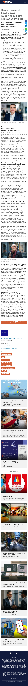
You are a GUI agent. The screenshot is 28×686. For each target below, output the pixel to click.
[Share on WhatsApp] (26, 29)
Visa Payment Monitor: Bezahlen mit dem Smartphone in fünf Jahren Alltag (13, 431)
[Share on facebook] (26, 21)
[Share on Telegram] (26, 31)
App (3, 357)
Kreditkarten (5, 373)
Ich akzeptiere (14, 678)
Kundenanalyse (6, 362)
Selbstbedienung (6, 365)
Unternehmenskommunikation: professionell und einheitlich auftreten (14, 583)
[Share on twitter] (26, 23)
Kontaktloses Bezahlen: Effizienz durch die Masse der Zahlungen (13, 401)
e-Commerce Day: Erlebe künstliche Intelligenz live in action (11, 495)
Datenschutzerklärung (11, 673)
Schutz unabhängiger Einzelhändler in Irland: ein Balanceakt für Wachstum (14, 553)
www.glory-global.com (6, 346)
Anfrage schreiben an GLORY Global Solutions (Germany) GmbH (14, 322)
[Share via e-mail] (26, 34)
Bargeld (4, 371)
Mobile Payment (6, 354)
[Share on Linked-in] (26, 26)
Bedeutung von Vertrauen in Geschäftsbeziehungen (10, 612)
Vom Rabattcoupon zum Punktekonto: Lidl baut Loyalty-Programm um (13, 640)
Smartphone (5, 360)
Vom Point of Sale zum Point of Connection (13, 524)
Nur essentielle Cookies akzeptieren (14, 681)
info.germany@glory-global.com (9, 348)
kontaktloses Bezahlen (8, 368)
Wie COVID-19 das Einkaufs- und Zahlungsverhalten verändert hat (11, 462)
